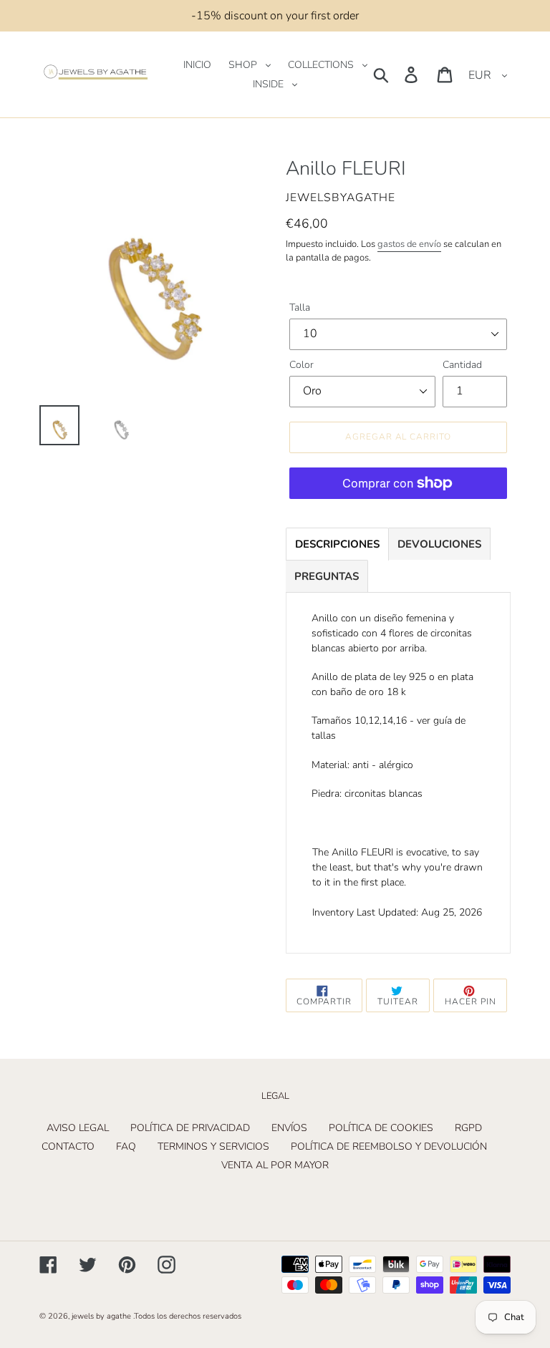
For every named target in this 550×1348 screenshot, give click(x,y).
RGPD (468, 1128)
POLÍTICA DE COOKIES (381, 1128)
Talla (299, 307)
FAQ (126, 1146)
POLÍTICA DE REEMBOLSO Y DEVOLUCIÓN (389, 1146)
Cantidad (462, 365)
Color (301, 365)
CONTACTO (68, 1146)
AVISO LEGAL (78, 1128)
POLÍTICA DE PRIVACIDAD (190, 1128)
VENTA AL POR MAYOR (275, 1165)
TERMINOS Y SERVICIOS (213, 1146)
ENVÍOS (289, 1128)
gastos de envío (409, 244)
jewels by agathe (101, 1316)
